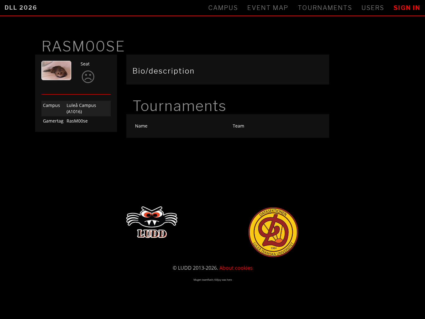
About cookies (236, 267)
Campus (223, 8)
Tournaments (325, 8)
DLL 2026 (21, 7)
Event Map (267, 8)
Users (373, 8)
